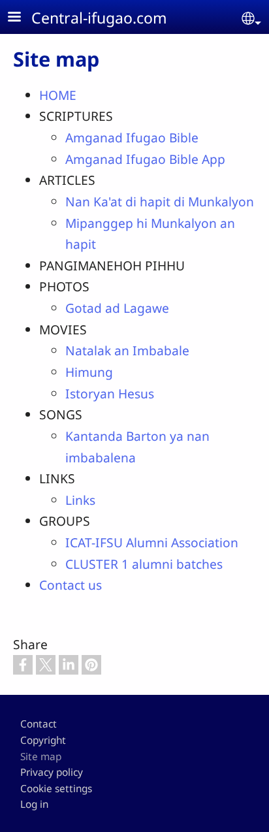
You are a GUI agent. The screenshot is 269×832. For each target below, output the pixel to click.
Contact (38, 724)
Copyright (43, 740)
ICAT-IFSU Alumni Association (151, 542)
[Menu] (22, 18)
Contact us (70, 585)
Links (80, 500)
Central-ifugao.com (99, 17)
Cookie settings (56, 788)
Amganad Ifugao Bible (131, 137)
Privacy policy (51, 772)
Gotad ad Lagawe (117, 308)
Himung (89, 372)
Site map (40, 756)
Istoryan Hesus (109, 393)
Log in (34, 804)
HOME (57, 95)
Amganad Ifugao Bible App (145, 159)
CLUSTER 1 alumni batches (144, 564)
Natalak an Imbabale (127, 350)
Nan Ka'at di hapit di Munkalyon (159, 201)
